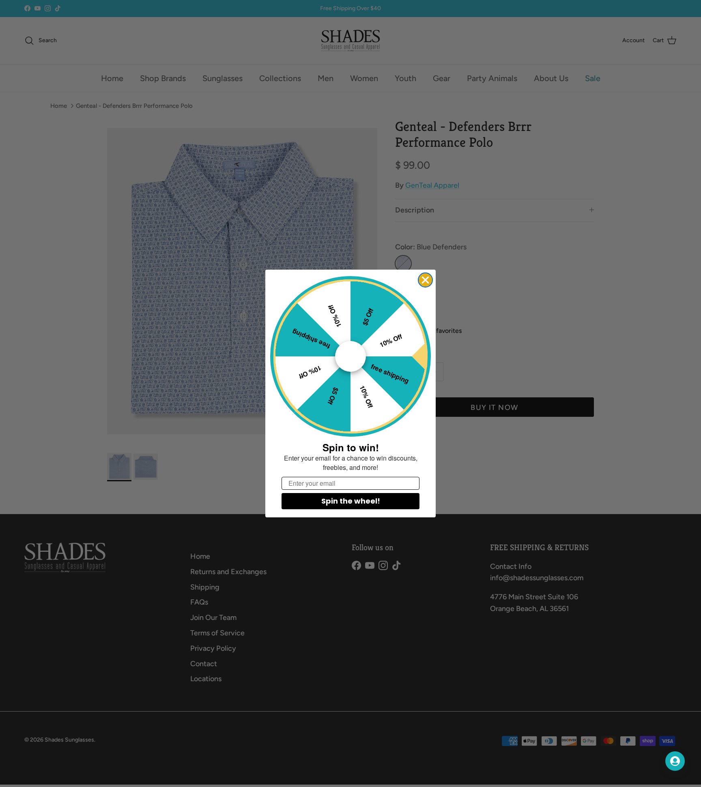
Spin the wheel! (350, 501)
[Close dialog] (425, 280)
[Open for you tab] (675, 761)
